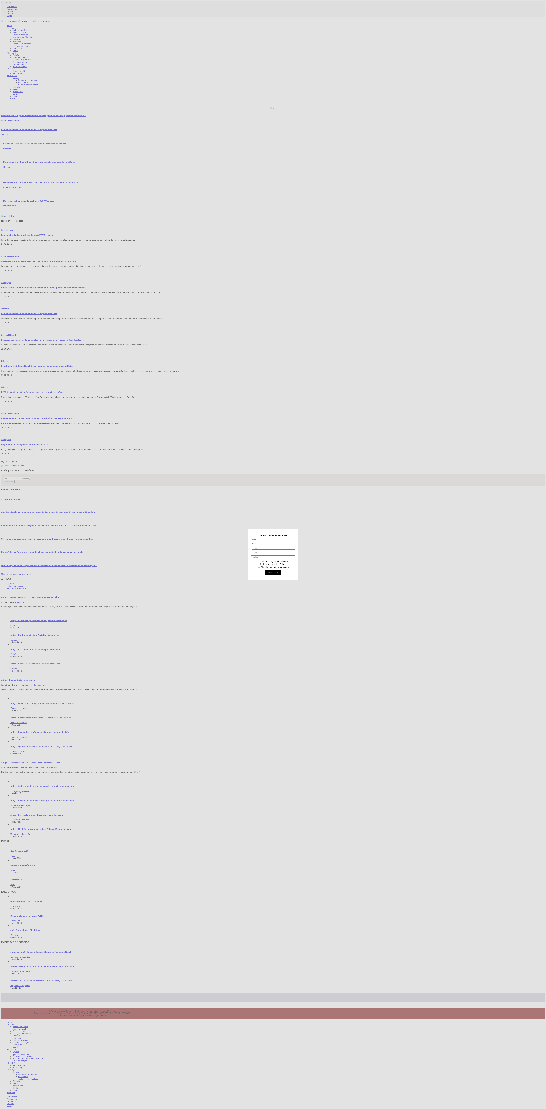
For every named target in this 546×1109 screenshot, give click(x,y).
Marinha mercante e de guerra (274, 567)
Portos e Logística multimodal (274, 561)
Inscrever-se (273, 572)
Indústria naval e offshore (274, 564)
